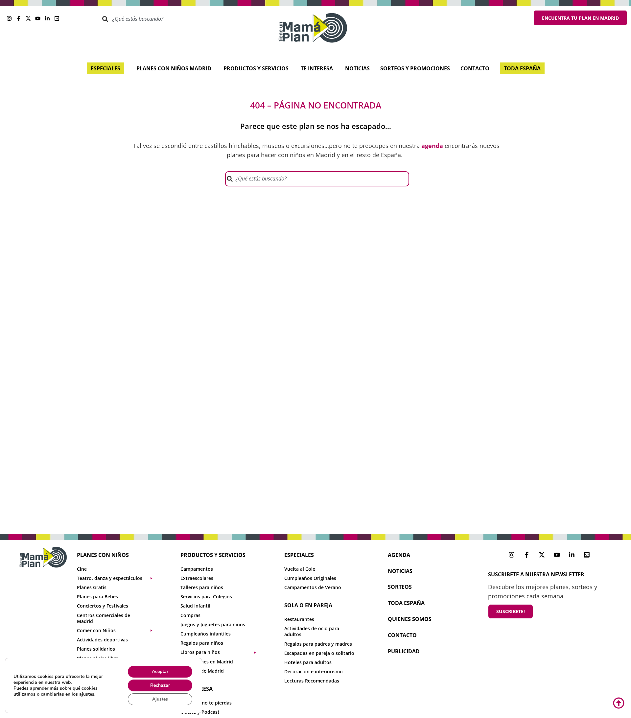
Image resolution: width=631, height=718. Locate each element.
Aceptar (160, 671)
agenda (399, 555)
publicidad (404, 651)
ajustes (86, 694)
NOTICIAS (400, 571)
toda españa (406, 603)
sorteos (400, 586)
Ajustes (160, 699)
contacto (402, 635)
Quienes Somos (410, 619)
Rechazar (160, 685)
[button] (118, 578)
